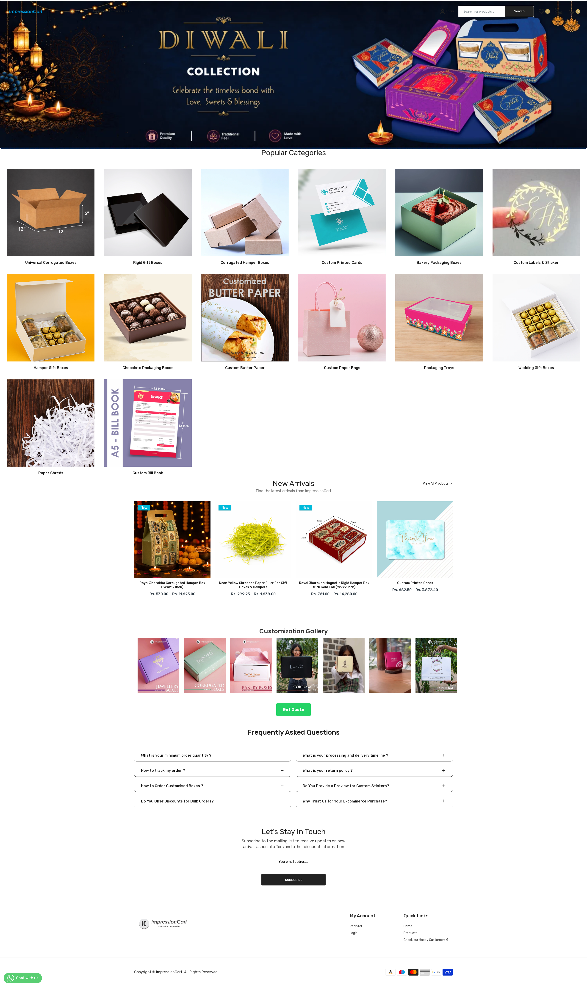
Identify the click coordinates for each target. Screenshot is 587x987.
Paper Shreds (50, 473)
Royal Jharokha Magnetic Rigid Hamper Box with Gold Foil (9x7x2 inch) (225, 585)
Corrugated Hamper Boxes (245, 263)
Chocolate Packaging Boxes (147, 368)
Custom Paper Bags (342, 368)
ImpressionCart (169, 972)
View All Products (436, 483)
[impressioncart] (24, 11)
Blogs (77, 11)
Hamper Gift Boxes (51, 368)
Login (353, 933)
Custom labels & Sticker (536, 263)
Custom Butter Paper (245, 368)
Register (356, 926)
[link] (293, 74)
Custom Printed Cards (342, 263)
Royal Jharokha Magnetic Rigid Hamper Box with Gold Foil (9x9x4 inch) (387, 585)
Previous (134, 550)
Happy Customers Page (111, 11)
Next (453, 550)
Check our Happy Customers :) (426, 940)
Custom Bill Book (148, 473)
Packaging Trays (439, 368)
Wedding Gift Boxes (536, 368)
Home (408, 926)
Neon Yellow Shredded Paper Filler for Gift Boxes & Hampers (144, 585)
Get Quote (293, 709)
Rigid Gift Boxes (147, 263)
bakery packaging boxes (439, 263)
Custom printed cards (306, 583)
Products (410, 933)
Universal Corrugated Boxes (51, 263)
